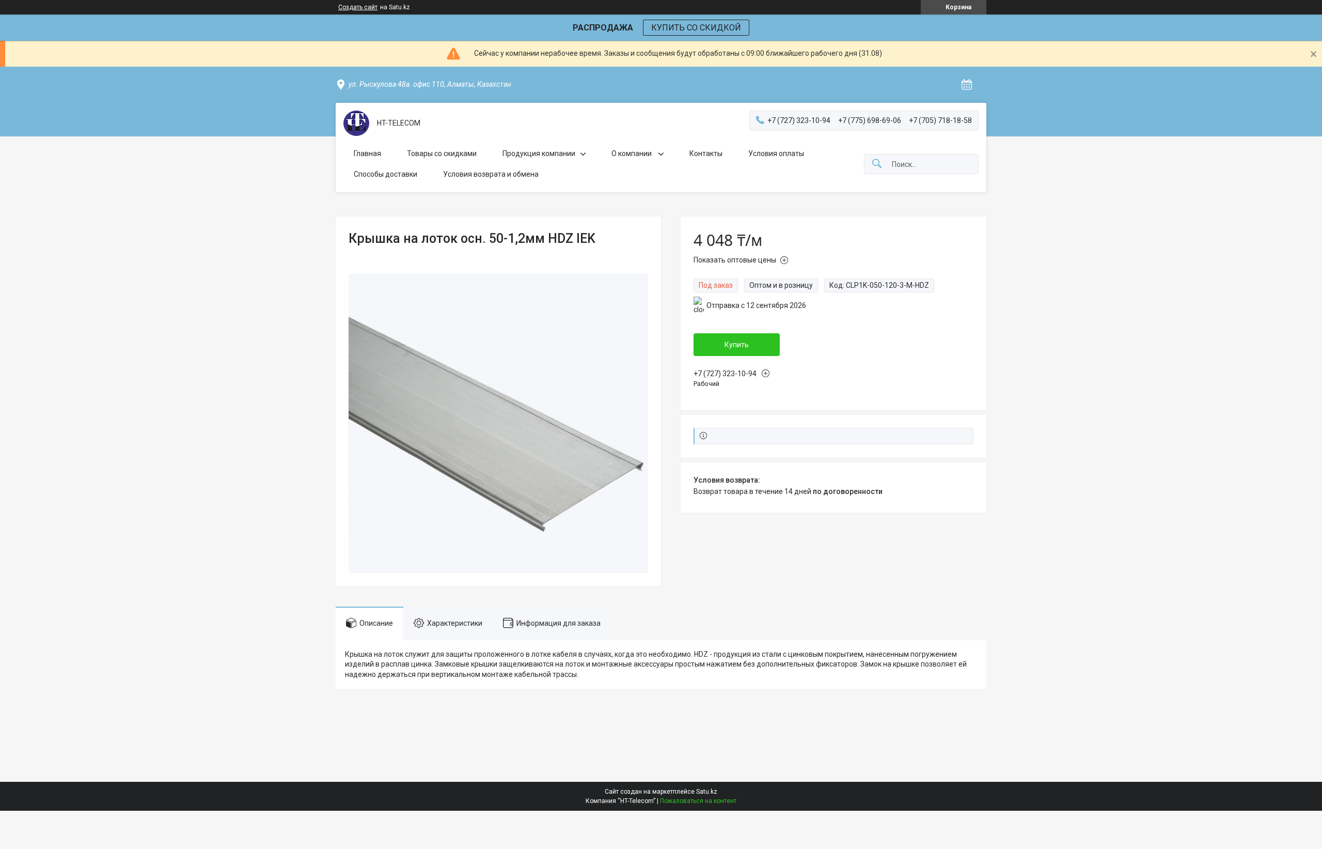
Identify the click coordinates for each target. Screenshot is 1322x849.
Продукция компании (538, 153)
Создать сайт (357, 7)
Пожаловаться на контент (698, 801)
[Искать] (877, 164)
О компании (632, 153)
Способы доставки (385, 174)
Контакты (705, 153)
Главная (367, 153)
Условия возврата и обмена (491, 174)
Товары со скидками (442, 153)
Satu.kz (706, 791)
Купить (737, 345)
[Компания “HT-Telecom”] (356, 123)
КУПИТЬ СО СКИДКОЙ (696, 28)
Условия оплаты (776, 153)
